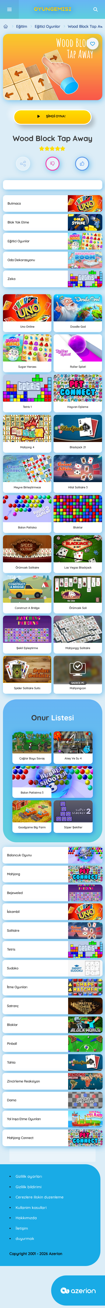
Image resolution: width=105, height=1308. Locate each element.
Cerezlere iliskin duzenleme (40, 1197)
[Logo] (53, 9)
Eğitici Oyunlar (47, 26)
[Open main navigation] (9, 9)
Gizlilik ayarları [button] (29, 1176)
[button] (95, 9)
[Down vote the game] (53, 164)
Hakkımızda (26, 1217)
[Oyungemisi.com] (6, 26)
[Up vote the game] (82, 164)
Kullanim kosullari (31, 1207)
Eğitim (21, 26)
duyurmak (25, 1238)
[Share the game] (23, 164)
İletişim (22, 1228)
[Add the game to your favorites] (93, 44)
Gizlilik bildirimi (28, 1186)
